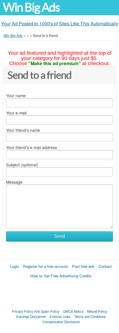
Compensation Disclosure (61, 321)
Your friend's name (23, 130)
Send (59, 236)
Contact (105, 266)
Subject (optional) (22, 165)
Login (14, 266)
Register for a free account (45, 266)
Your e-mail (16, 113)
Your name (16, 95)
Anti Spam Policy (47, 311)
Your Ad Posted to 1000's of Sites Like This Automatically (59, 23)
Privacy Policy (22, 311)
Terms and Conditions (90, 316)
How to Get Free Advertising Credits (61, 276)
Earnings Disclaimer (31, 316)
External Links (60, 316)
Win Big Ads (31, 7)
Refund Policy (97, 311)
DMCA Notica (73, 311)
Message (14, 182)
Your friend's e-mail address (31, 147)
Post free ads (83, 266)
